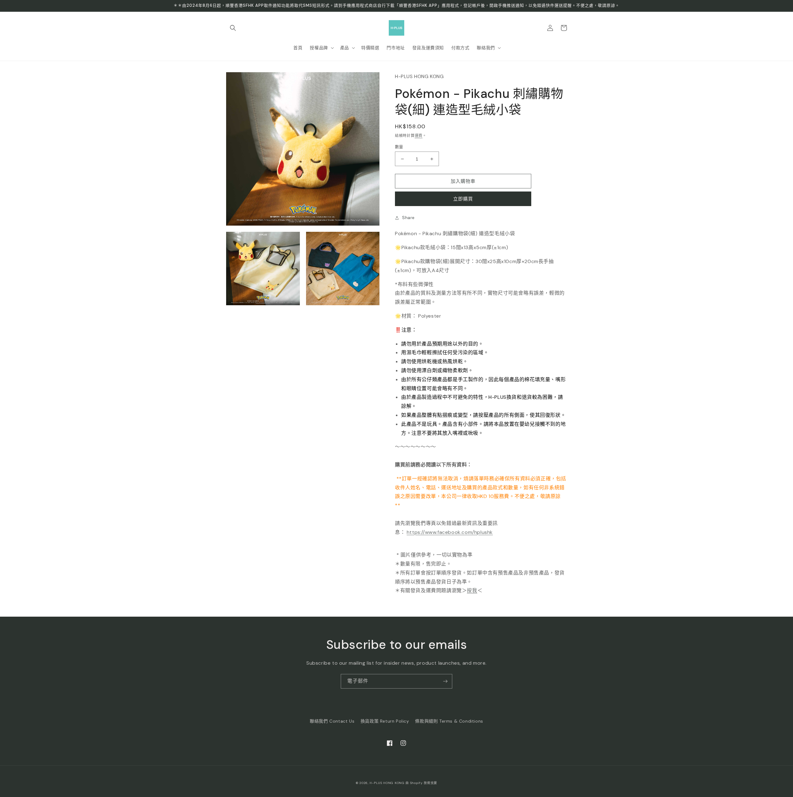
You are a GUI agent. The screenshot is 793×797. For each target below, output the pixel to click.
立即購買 (463, 199)
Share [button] (408, 217)
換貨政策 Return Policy (385, 721)
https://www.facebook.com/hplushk (450, 532)
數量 (399, 146)
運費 (419, 135)
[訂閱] (445, 681)
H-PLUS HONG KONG (387, 783)
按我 (472, 590)
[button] (233, 28)
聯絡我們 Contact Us (332, 721)
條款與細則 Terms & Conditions (449, 721)
